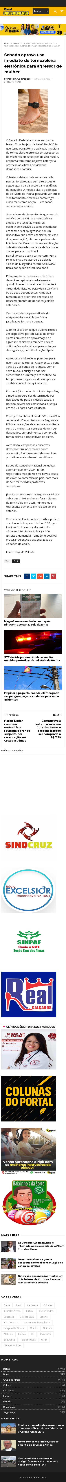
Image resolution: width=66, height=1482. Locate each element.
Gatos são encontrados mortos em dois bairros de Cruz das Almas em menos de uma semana (40, 1279)
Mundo (33, 1328)
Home (7, 43)
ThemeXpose (39, 1477)
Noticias (47, 1328)
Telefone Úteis (28, 1339)
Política (22, 1334)
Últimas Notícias (12, 1345)
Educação (9, 1316)
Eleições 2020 (27, 1316)
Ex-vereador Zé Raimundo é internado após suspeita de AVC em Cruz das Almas (41, 1246)
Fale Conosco (11, 1322)
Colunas (47, 1305)
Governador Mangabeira (37, 1322)
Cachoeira (32, 1305)
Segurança (9, 1339)
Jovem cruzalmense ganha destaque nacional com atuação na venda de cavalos (40, 1262)
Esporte (44, 1316)
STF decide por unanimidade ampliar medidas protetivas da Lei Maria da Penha (32, 659)
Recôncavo (45, 1334)
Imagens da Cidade (14, 1328)
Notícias (8, 1334)
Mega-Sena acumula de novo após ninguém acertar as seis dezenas (27, 623)
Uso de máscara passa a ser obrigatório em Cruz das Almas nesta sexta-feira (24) (38, 1461)
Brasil (16, 43)
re (32, 1334)
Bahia (7, 1305)
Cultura (30, 1311)
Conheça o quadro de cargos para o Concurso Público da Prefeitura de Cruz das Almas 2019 (41, 1428)
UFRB (44, 1339)
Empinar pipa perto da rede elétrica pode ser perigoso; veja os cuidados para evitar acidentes (31, 696)
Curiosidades (46, 1311)
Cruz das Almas (12, 1311)
